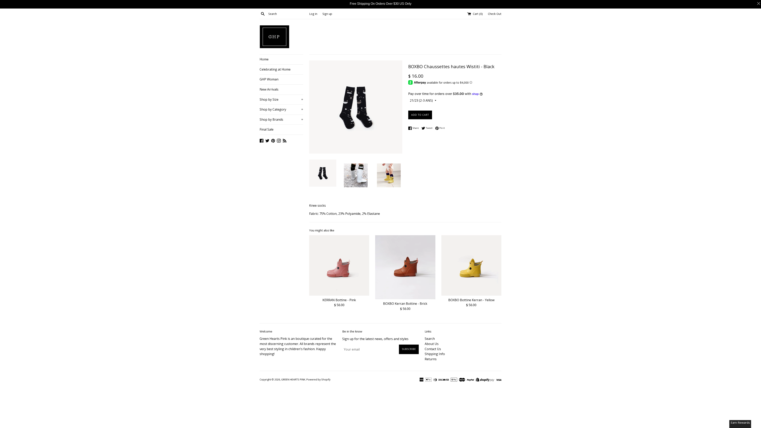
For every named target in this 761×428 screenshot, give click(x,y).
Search (430, 338)
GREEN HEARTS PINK (293, 379)
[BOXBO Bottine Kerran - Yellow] (471, 265)
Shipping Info (435, 354)
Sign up (327, 14)
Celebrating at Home (275, 69)
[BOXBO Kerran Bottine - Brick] (405, 267)
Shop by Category (281, 109)
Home (264, 59)
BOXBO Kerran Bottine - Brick (405, 303)
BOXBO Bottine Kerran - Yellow (471, 300)
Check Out (494, 14)
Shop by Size (281, 99)
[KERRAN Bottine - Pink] (339, 265)
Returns (431, 359)
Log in (313, 14)
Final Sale (266, 129)
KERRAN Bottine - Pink (339, 300)
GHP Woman (269, 79)
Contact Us (433, 349)
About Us (432, 344)
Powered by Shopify (318, 379)
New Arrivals (269, 89)
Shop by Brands (281, 119)
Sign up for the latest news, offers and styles (375, 339)
